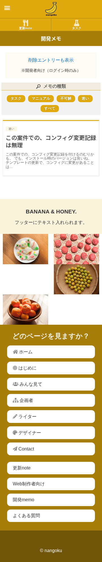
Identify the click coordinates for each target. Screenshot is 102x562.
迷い (11, 128)
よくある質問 (26, 515)
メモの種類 (54, 86)
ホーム (25, 351)
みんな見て (30, 384)
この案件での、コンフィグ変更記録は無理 (51, 141)
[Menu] (7, 8)
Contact (25, 448)
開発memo (23, 499)
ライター (27, 416)
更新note (22, 467)
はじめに (27, 368)
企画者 (25, 400)
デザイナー (29, 432)
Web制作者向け (29, 483)
